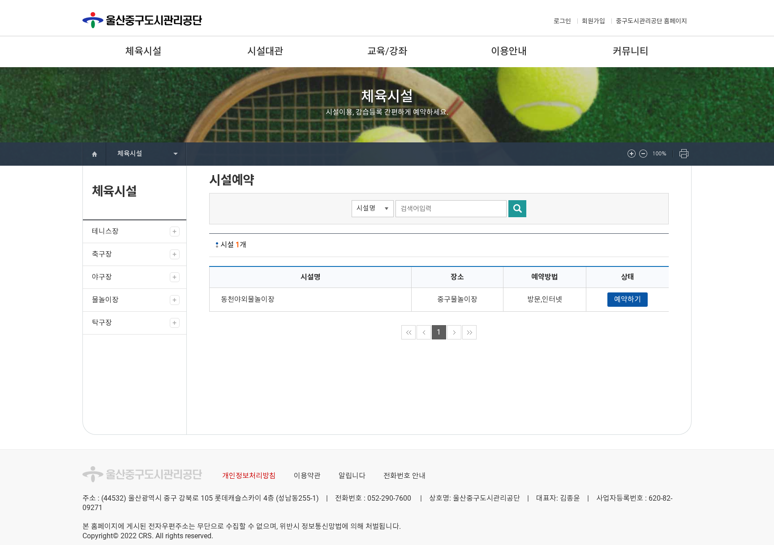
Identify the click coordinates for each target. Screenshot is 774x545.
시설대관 (265, 51)
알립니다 (352, 476)
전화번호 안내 (404, 476)
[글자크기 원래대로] (662, 154)
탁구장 (102, 322)
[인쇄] (684, 154)
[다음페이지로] (454, 332)
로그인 (562, 21)
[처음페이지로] (408, 332)
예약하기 (627, 299)
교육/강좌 (387, 51)
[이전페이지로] (424, 332)
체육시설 (143, 51)
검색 (517, 208)
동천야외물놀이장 (248, 299)
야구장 (102, 277)
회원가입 (593, 21)
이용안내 (509, 51)
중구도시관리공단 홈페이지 (651, 21)
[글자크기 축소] (644, 154)
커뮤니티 (631, 51)
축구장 (102, 254)
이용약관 (307, 476)
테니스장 (105, 231)
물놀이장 (105, 300)
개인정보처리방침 (249, 476)
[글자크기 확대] (632, 154)
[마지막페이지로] (469, 332)
